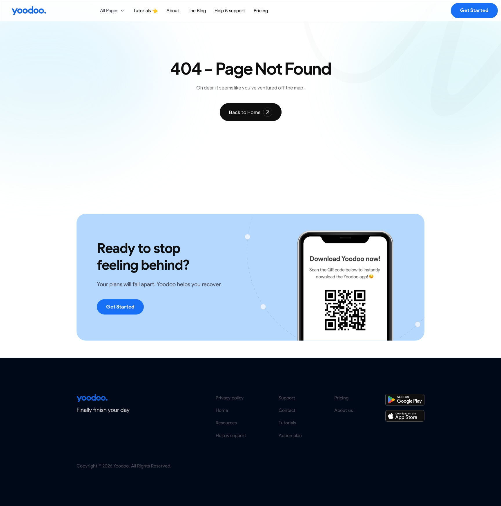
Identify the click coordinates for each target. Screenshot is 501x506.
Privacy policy (230, 398)
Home (222, 410)
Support (287, 398)
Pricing (341, 398)
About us (343, 410)
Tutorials (287, 423)
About (172, 10)
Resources (226, 423)
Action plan (290, 435)
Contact (287, 410)
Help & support (231, 435)
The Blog (197, 10)
